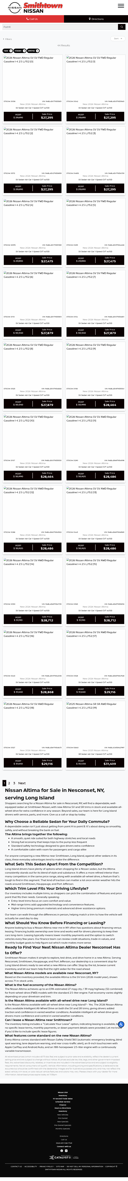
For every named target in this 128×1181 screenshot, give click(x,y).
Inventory (63, 1095)
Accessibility (31, 1166)
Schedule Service (62, 1102)
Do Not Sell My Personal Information (85, 1166)
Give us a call (57, 814)
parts (32, 814)
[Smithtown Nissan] (35, 7)
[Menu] (121, 6)
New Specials (62, 1121)
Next (22, 783)
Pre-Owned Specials (62, 1125)
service (24, 814)
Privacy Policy (47, 1166)
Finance (62, 1105)
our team (84, 810)
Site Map (60, 1166)
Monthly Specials (63, 1128)
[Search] (122, 27)
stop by (73, 814)
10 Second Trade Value (63, 1099)
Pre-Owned (62, 1118)
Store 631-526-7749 (64, 1143)
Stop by (83, 965)
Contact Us (16, 1166)
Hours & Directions (63, 1108)
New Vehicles (62, 1114)
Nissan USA (63, 1092)
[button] (121, 1024)
